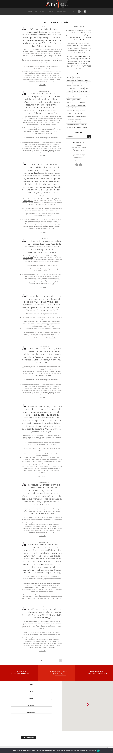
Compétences (40, 11)
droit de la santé (71, 88)
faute (68, 94)
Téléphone (31, 705)
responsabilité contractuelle (74, 119)
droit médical (80, 88)
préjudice (69, 113)
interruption (83, 102)
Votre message (31, 712)
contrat (69, 85)
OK (98, 750)
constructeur (76, 83)
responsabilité (70, 116)
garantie (80, 94)
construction (85, 83)
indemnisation (76, 99)
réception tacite (71, 127)
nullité (68, 108)
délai (87, 88)
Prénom (31, 684)
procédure (82, 110)
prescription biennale (72, 110)
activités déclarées (71, 80)
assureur (69, 83)
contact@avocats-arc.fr (60, 675)
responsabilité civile (81, 116)
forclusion (73, 94)
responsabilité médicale (73, 124)
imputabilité (84, 96)
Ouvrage (80, 108)
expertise (76, 91)
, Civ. (53, 81)
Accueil (29, 11)
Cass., (53, 647)
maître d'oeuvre (71, 105)
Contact (72, 11)
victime (85, 127)
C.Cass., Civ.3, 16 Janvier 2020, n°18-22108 (41, 513)
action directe (76, 77)
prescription (87, 108)
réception (83, 124)
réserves (79, 127)
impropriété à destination (73, 96)
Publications (61, 11)
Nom (31, 691)
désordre (69, 91)
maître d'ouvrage (81, 105)
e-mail (31, 698)
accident (69, 77)
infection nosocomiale (72, 102)
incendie (69, 99)
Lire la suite (42, 85)
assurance (87, 80)
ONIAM (74, 108)
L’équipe (50, 11)
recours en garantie (78, 113)
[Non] (111, 750)
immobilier (87, 94)
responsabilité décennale (73, 122)
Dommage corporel (78, 85)
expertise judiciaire (84, 91)
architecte (80, 80)
